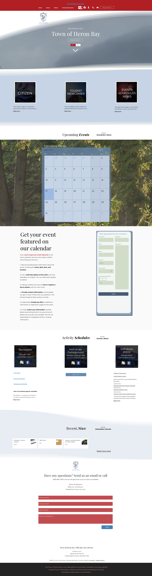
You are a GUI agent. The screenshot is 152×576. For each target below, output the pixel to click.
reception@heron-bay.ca (127, 357)
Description (118, 244)
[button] (49, 8)
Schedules (101, 135)
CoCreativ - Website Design (97, 560)
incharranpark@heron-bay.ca (76, 358)
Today (106, 150)
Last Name (117, 236)
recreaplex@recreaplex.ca (25, 357)
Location (101, 259)
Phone (100, 251)
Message (41, 513)
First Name (101, 236)
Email (100, 244)
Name (40, 494)
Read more (16, 111)
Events (99, 338)
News (109, 135)
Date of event (102, 268)
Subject (41, 507)
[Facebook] (85, 7)
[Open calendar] (111, 271)
